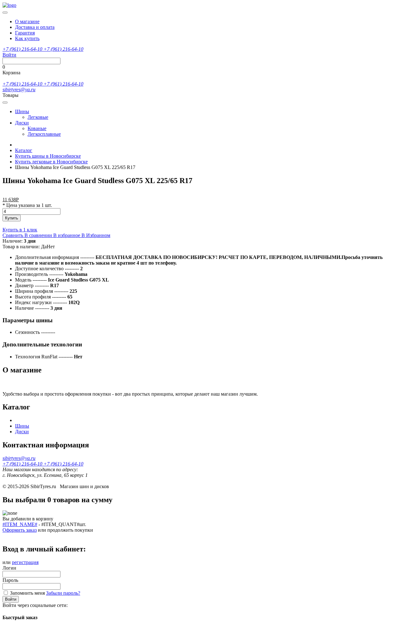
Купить (11, 218)
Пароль (10, 580)
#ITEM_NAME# (20, 524)
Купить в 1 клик (20, 229)
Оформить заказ (20, 530)
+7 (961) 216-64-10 (23, 49)
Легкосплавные (44, 134)
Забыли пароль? (63, 593)
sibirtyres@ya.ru (19, 89)
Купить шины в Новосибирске (48, 156)
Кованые (37, 128)
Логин (9, 568)
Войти (10, 599)
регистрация (25, 562)
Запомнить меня (27, 593)
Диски (22, 122)
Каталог (23, 150)
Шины (22, 111)
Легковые (38, 117)
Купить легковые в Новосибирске (51, 161)
